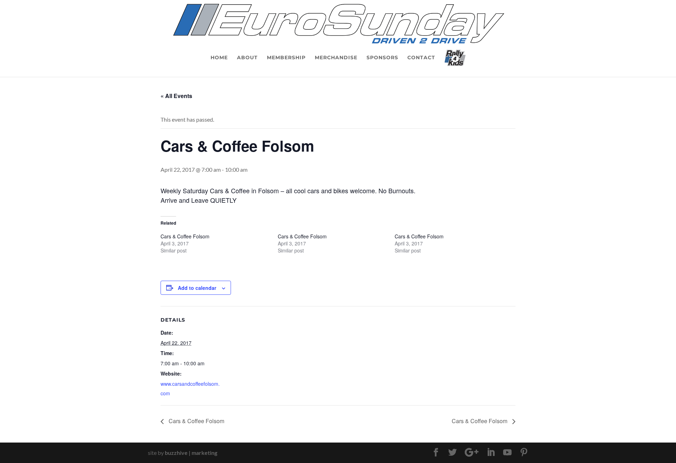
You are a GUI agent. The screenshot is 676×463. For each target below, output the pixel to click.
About (247, 58)
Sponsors (382, 58)
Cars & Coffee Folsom (185, 236)
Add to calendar (197, 287)
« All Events (176, 96)
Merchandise (336, 58)
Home (219, 58)
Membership (286, 58)
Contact (421, 58)
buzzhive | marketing (191, 452)
